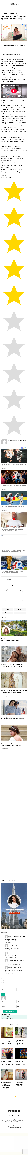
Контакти (6, 1106)
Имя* (18, 1001)
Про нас (22, 1106)
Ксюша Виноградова (19, 440)
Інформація (14, 1106)
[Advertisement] (14, 816)
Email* (18, 1006)
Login (3, 980)
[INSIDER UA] (14, 3)
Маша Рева (9, 579)
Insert (16, 1151)
